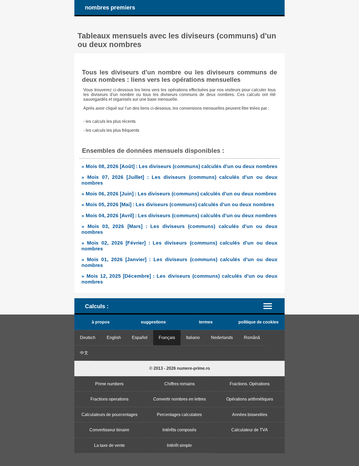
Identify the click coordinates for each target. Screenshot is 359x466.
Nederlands (222, 337)
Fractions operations (109, 399)
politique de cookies (258, 322)
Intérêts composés (179, 430)
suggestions (153, 322)
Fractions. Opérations (250, 384)
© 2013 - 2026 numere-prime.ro (179, 368)
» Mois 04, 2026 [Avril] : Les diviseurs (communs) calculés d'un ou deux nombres (179, 215)
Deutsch (87, 337)
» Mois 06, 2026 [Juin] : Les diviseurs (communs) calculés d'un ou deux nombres (178, 193)
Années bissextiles (249, 414)
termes (206, 322)
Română (252, 337)
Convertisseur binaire (109, 430)
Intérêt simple (179, 445)
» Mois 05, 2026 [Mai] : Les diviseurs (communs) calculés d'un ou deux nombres (177, 204)
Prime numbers (109, 384)
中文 (84, 353)
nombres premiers (110, 7)
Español (139, 337)
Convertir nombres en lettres (179, 399)
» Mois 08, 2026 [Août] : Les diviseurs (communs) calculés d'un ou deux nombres (179, 166)
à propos (101, 322)
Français (167, 337)
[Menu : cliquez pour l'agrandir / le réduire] (270, 305)
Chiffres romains (179, 384)
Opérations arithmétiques (249, 399)
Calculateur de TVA (249, 430)
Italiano (193, 337)
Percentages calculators (179, 414)
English (114, 337)
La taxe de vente (109, 445)
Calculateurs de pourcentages (109, 414)
